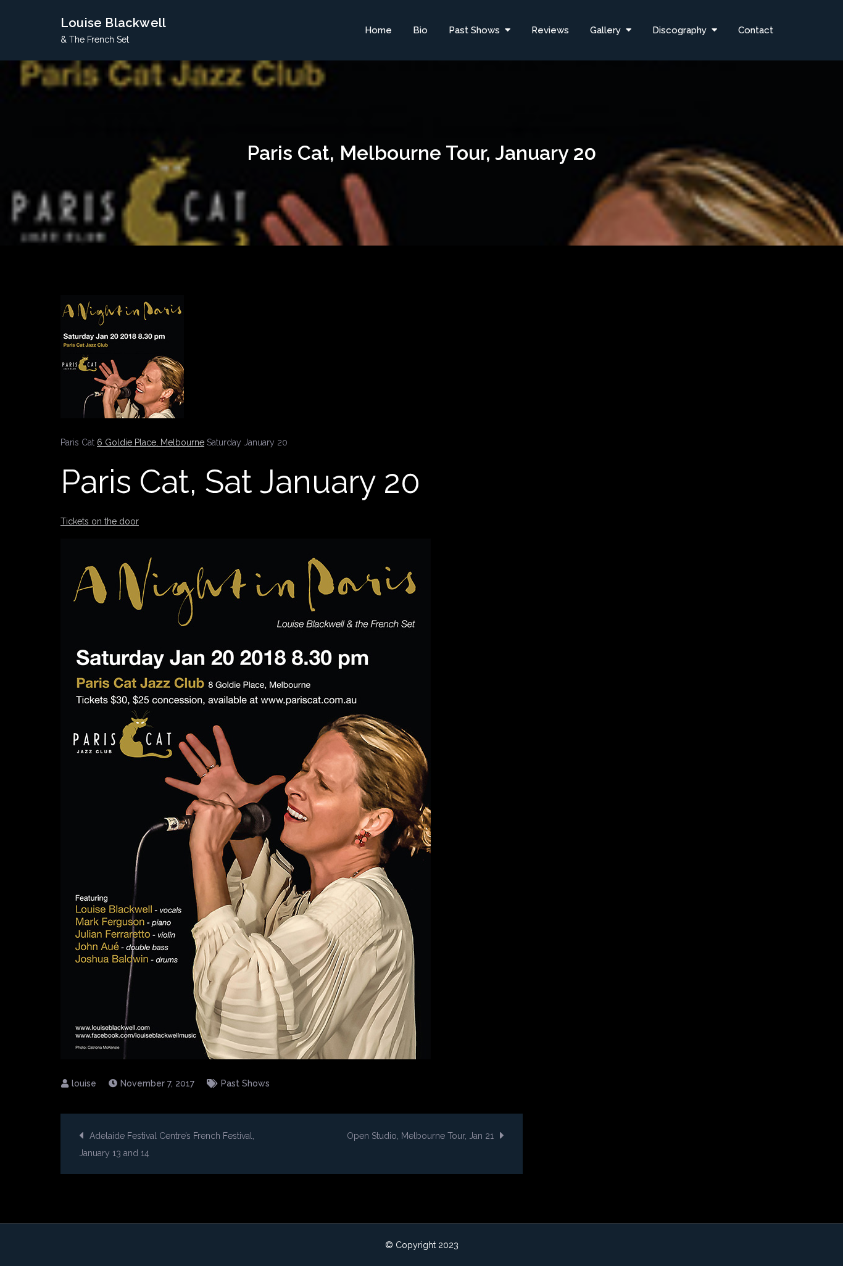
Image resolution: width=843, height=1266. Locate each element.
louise (84, 1083)
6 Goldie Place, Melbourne (150, 442)
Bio (420, 30)
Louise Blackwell (113, 22)
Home (378, 30)
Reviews (550, 30)
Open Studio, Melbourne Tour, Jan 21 (420, 1136)
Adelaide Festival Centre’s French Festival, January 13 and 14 (166, 1144)
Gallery (605, 30)
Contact (755, 30)
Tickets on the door (99, 521)
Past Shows (474, 30)
